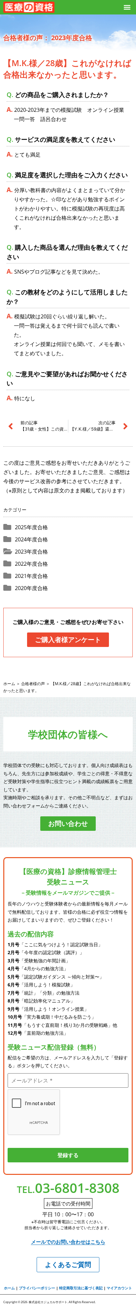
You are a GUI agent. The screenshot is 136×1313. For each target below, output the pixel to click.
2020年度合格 (31, 588)
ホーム (9, 683)
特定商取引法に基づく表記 (81, 1287)
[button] (127, 7)
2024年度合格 (31, 539)
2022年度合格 (31, 563)
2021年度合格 (31, 576)
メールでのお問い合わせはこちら (68, 1241)
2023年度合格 (31, 551)
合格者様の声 (33, 683)
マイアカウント (119, 1287)
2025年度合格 (31, 527)
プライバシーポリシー (37, 1287)
